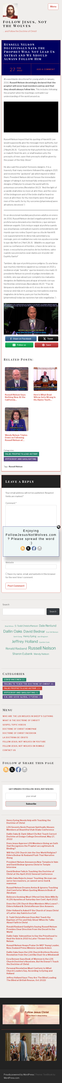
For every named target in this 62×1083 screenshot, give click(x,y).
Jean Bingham (42, 637)
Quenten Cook (44, 642)
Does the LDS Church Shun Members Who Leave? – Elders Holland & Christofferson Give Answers (32, 905)
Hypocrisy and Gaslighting (20, 459)
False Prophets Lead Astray (21, 454)
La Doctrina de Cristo (15, 737)
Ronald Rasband (16, 648)
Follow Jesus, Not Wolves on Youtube (24, 742)
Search (6, 604)
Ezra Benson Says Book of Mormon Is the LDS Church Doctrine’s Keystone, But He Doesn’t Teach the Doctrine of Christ (32, 961)
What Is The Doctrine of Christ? (21, 720)
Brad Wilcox (9, 626)
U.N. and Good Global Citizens (22, 697)
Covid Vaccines (14, 680)
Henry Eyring (29, 636)
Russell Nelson (15, 467)
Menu (53, 6)
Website (9, 562)
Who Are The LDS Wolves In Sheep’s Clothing (28, 716)
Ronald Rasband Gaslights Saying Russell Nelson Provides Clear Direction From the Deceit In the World (31, 929)
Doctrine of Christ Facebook (19, 733)
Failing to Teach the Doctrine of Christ (29, 684)
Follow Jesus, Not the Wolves (25, 24)
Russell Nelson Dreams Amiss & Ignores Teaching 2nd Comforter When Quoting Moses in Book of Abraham (32, 890)
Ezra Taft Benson (52, 632)
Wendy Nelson (41, 654)
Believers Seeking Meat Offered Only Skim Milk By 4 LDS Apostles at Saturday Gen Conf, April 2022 (32, 898)
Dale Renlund (47, 625)
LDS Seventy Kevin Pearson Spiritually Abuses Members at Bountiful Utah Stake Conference (30, 828)
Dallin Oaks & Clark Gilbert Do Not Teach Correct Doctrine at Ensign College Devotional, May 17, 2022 (31, 836)
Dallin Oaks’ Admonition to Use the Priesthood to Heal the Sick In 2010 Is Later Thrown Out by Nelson (31, 938)
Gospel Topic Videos (14, 725)
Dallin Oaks (12, 631)
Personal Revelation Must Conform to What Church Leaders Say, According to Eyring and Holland (29, 971)
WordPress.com (11, 1078)
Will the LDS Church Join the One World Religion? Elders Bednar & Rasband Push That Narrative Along (31, 855)
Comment (10, 503)
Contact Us (9, 750)
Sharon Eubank (22, 654)
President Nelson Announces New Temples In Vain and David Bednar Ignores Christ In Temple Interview (32, 865)
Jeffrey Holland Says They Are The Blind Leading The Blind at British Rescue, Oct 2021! (31, 979)
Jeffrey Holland (25, 641)
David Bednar (34, 631)
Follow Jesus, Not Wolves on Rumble (23, 746)
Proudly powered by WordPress (19, 1074)
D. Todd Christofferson (26, 626)
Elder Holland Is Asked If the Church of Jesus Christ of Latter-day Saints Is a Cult (32, 911)
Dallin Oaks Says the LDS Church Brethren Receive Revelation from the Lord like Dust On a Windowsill (32, 953)
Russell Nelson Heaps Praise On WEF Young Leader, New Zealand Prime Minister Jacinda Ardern (32, 946)
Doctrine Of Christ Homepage (20, 729)
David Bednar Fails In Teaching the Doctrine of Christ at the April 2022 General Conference (30, 872)
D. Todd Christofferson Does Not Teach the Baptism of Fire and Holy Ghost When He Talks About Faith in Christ (30, 920)
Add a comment (46, 69)
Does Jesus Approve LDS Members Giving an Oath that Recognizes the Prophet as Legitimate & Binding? (32, 846)
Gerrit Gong (17, 637)
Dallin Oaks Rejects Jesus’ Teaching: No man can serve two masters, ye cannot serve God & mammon (31, 881)
